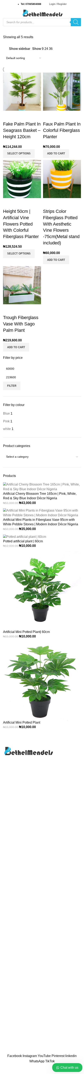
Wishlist (8, 921)
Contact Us (11, 898)
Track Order (11, 913)
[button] (56, 153)
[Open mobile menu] (4, 13)
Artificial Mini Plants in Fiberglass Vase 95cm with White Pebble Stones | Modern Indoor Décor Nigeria (40, 522)
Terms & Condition (16, 1042)
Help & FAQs (12, 1019)
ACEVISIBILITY (42, 1050)
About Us (10, 890)
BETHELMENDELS (41, 1046)
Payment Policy (14, 1027)
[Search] (76, 22)
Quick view (19, 116)
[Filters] (5, 1069)
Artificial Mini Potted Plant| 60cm (26, 632)
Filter (11, 385)
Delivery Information (17, 1011)
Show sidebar (19, 48)
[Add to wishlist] (30, 116)
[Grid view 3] (64, 49)
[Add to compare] (8, 116)
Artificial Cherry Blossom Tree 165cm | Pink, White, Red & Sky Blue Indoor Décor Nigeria (39, 496)
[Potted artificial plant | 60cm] (24, 536)
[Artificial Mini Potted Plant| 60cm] (42, 590)
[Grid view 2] (57, 49)
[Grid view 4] (72, 49)
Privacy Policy (13, 906)
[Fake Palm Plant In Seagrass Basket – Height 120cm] (22, 91)
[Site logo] (42, 13)
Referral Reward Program (21, 928)
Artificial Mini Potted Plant (21, 722)
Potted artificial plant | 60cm (23, 541)
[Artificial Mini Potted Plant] (42, 681)
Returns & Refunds (17, 1034)
